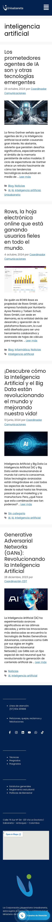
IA (13, 190)
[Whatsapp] (36, 732)
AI (9, 190)
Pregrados (14, 760)
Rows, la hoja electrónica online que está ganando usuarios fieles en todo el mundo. (23, 230)
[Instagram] (16, 732)
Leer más (25, 177)
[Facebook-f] (10, 732)
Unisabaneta (12, 195)
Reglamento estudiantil (21, 789)
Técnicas (14, 757)
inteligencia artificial (28, 190)
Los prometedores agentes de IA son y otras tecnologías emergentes (22, 67)
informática (22, 349)
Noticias (20, 186)
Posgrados (15, 763)
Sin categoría (16, 513)
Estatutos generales (20, 786)
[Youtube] (29, 732)
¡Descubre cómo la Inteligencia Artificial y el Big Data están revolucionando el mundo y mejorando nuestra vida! (25, 392)
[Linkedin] (23, 732)
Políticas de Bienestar (20, 792)
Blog (11, 186)
